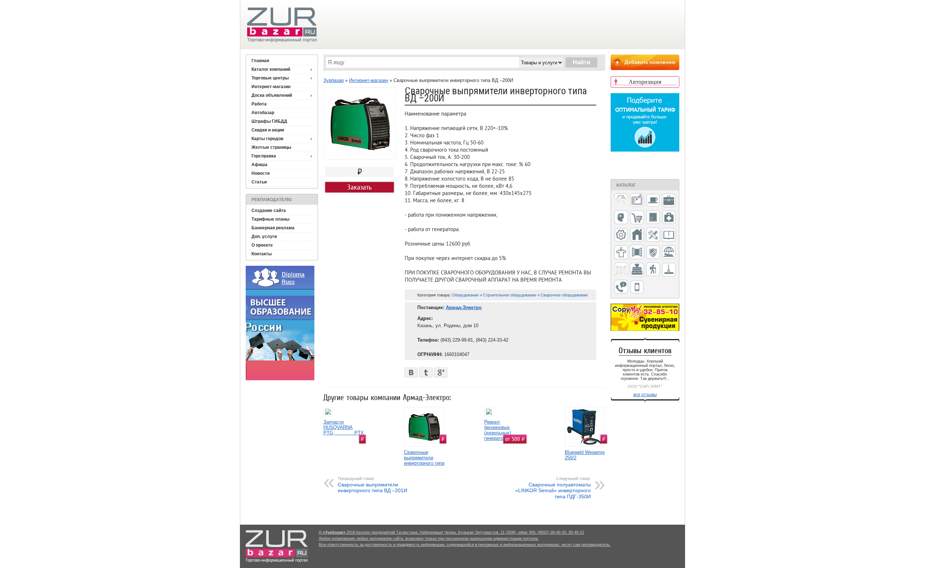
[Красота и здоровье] (621, 218)
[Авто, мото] (621, 201)
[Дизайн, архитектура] (637, 200)
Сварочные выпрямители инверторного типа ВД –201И (372, 485)
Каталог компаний (270, 69)
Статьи (259, 182)
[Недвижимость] (637, 235)
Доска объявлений (271, 95)
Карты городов (267, 138)
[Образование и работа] (669, 235)
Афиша (259, 164)
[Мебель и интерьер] (653, 218)
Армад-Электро (464, 307)
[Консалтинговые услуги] (669, 200)
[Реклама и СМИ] (621, 270)
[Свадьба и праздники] (637, 270)
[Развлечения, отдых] (669, 252)
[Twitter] (426, 370)
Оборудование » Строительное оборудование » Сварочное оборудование (520, 295)
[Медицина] (669, 218)
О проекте (262, 245)
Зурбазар (333, 80)
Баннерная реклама (272, 227)
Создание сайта (268, 210)
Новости (260, 173)
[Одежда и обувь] (621, 252)
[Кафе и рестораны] (653, 201)
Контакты (261, 253)
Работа (259, 104)
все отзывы (645, 394)
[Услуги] (621, 287)
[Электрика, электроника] (637, 287)
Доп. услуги (264, 236)
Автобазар (262, 112)
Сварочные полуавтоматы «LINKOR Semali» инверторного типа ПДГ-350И (553, 488)
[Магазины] (637, 218)
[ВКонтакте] (411, 370)
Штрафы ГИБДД (269, 121)
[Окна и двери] (637, 252)
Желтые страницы (271, 147)
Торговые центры (270, 78)
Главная (260, 60)
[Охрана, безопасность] (653, 252)
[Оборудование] (653, 235)
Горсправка (263, 156)
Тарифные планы (270, 219)
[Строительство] (669, 270)
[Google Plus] (441, 370)
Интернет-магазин (271, 86)
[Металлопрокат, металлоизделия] (621, 235)
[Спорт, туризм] (653, 270)
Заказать (359, 187)
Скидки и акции (267, 130)
